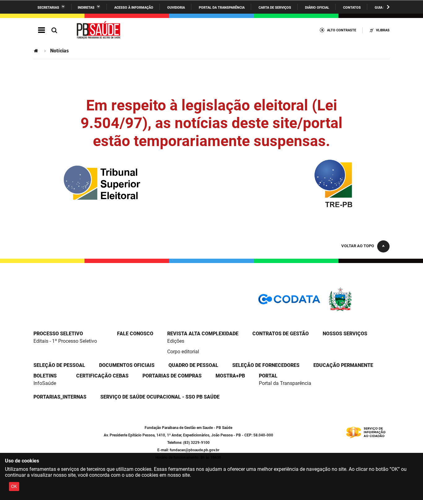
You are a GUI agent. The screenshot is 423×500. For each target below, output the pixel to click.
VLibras (383, 30)
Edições (175, 341)
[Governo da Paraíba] (359, 310)
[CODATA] (289, 301)
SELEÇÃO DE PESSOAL (59, 365)
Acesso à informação (133, 8)
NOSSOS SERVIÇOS (345, 334)
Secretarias (48, 8)
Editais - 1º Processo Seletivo (65, 341)
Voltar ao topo (357, 245)
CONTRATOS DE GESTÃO (280, 334)
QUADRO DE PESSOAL (193, 365)
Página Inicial (36, 51)
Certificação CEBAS (102, 376)
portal (268, 376)
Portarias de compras (172, 376)
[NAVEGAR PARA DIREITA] (388, 7)
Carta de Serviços (275, 8)
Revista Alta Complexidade (202, 334)
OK (14, 486)
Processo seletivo (58, 334)
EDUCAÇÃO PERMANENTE (343, 365)
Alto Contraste (341, 30)
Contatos (352, 8)
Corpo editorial (183, 352)
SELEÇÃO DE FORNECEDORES (265, 365)
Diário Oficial (317, 8)
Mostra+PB (230, 376)
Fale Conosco (135, 334)
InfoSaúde (44, 383)
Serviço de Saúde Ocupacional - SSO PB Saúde (160, 397)
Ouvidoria (176, 8)
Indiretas (86, 8)
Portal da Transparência (222, 8)
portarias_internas (59, 397)
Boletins (45, 376)
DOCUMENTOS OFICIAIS (127, 365)
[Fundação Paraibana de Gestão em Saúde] (99, 30)
